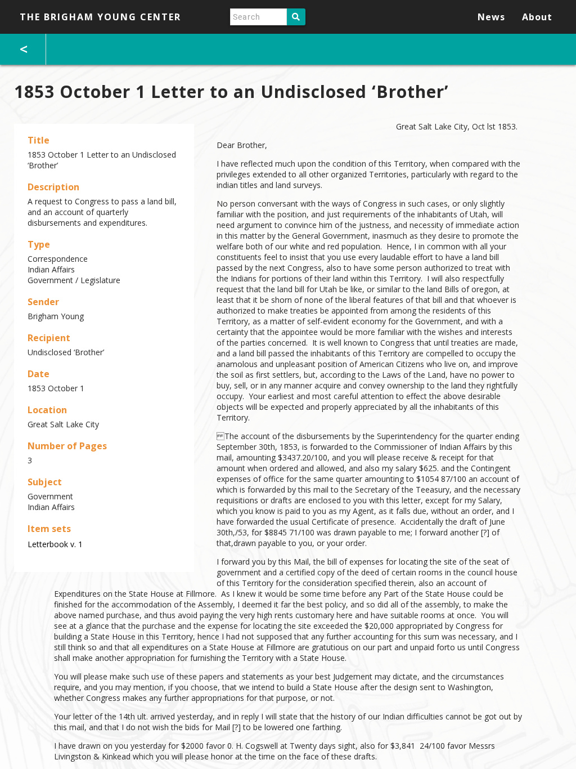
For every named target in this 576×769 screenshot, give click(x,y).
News (491, 17)
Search (296, 16)
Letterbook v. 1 (55, 544)
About (537, 17)
